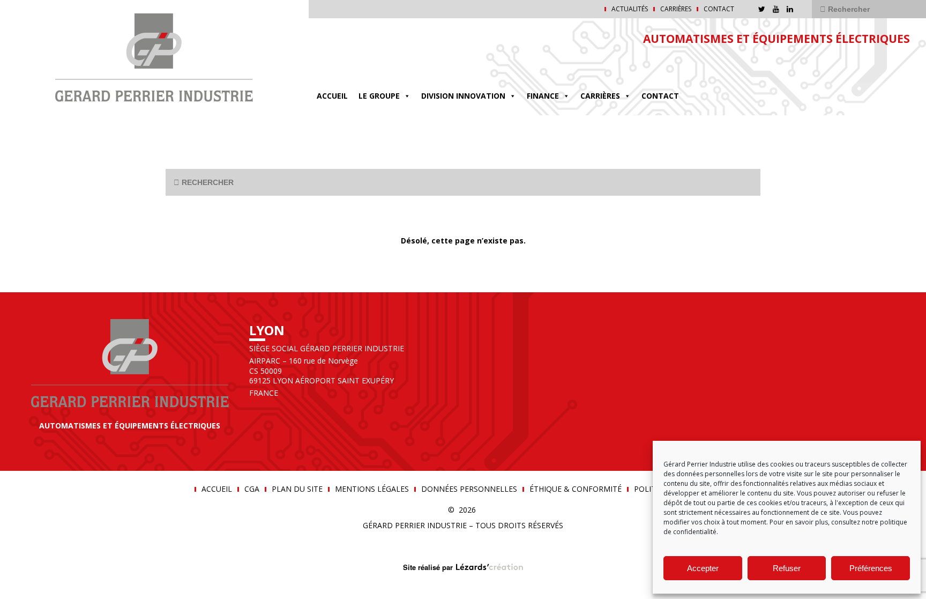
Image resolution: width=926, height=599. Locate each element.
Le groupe (379, 96)
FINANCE (543, 96)
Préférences (870, 568)
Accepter (703, 568)
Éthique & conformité (575, 489)
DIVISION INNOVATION (463, 96)
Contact (719, 9)
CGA (251, 489)
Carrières (675, 9)
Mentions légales (372, 489)
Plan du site (297, 489)
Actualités (629, 9)
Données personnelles (469, 489)
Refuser (787, 568)
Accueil (332, 96)
